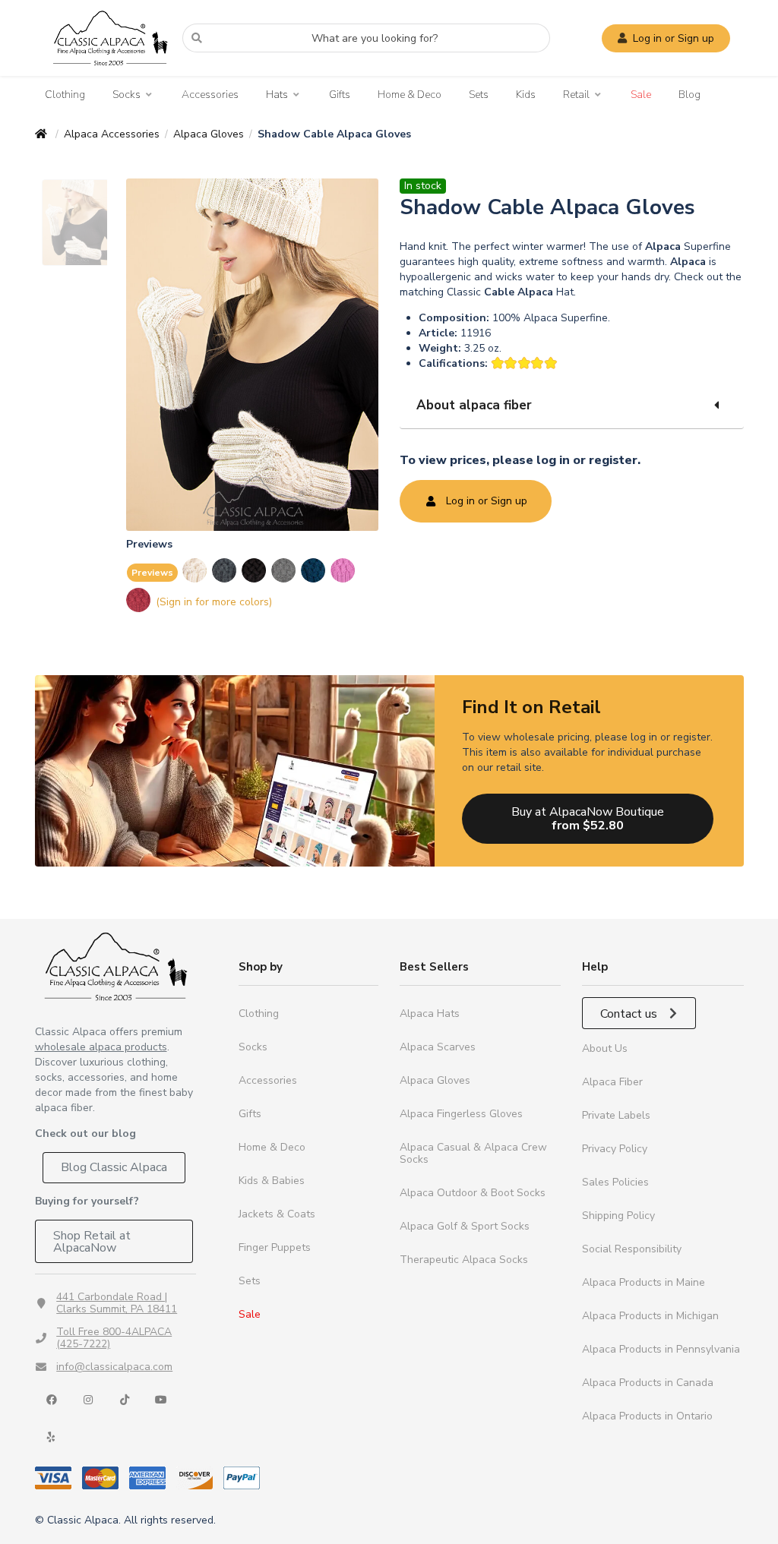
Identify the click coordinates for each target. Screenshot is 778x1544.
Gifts (339, 94)
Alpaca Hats (430, 1013)
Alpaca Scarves (438, 1047)
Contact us (630, 1014)
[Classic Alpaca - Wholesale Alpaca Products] (115, 966)
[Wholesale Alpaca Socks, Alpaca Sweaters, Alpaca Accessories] (110, 72)
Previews (152, 573)
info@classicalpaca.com (114, 1366)
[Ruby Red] (139, 600)
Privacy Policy (614, 1148)
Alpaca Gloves (208, 134)
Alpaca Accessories (112, 134)
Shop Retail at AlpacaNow (92, 1241)
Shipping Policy (618, 1215)
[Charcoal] (225, 570)
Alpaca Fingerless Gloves (461, 1114)
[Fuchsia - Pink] (343, 570)
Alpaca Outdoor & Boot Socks (473, 1193)
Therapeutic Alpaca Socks (464, 1259)
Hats (277, 95)
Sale (641, 94)
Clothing (65, 94)
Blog (689, 94)
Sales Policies (615, 1182)
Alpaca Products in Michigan (650, 1316)
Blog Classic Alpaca (114, 1167)
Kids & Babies (272, 1180)
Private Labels (616, 1115)
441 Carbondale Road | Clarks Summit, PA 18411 (116, 1303)
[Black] (255, 570)
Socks (126, 95)
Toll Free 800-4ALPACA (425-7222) (114, 1338)
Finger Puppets (275, 1247)
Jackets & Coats (277, 1214)
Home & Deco (409, 94)
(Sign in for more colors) (214, 602)
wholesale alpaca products (101, 1047)
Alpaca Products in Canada (647, 1382)
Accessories (210, 94)
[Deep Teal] (314, 570)
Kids (526, 94)
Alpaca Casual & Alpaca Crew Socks (473, 1153)
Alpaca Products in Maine (643, 1282)
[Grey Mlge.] (284, 570)
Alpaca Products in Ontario (647, 1416)
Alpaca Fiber (612, 1082)
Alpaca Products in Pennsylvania (661, 1349)
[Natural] (195, 570)
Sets (479, 94)
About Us (605, 1048)
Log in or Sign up (673, 38)
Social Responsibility (632, 1249)
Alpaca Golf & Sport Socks (465, 1226)
